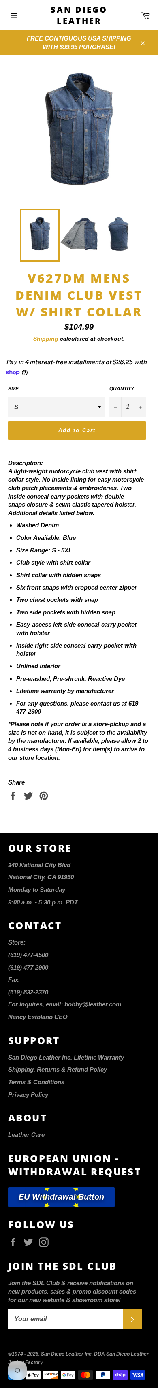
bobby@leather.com (92, 1004)
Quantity (121, 389)
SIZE (13, 389)
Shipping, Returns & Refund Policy (57, 1069)
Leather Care (26, 1134)
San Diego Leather (79, 15)
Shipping (45, 338)
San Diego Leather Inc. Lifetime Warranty (66, 1057)
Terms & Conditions (36, 1082)
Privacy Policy (28, 1094)
